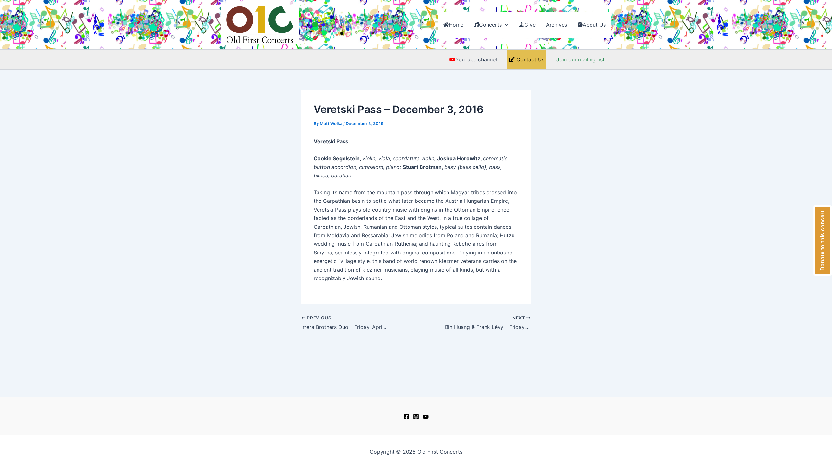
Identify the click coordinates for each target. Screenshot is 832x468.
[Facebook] (406, 417)
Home (456, 24)
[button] (505, 25)
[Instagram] (416, 417)
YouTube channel (476, 59)
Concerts (490, 24)
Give (530, 24)
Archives (556, 24)
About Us (594, 24)
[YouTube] (426, 417)
